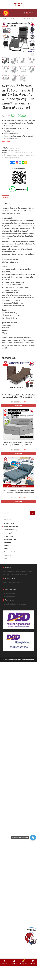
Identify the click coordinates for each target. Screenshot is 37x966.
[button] (32, 54)
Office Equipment (10, 539)
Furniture (7, 542)
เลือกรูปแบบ (18, 405)
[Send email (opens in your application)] (22, 5)
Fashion (6, 545)
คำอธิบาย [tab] (5, 198)
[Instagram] (17, 162)
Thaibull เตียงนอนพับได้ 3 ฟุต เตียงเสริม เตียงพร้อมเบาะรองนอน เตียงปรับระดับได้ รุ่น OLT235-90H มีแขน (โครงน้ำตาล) (18, 396)
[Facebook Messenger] (14, 162)
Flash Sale (7, 555)
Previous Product (10, 19)
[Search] (32, 513)
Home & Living (9, 523)
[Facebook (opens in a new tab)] (15, 5)
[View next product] (33, 19)
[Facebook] (11, 162)
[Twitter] (20, 162)
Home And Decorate (14, 150)
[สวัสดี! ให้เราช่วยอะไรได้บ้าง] (33, 837)
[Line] (23, 162)
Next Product (28, 19)
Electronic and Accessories (13, 552)
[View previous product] (3, 19)
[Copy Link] (25, 162)
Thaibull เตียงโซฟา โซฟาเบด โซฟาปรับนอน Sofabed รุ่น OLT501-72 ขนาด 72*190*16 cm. (18, 444)
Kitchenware (8, 536)
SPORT (6, 549)
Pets (5, 558)
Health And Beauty (10, 530)
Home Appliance (9, 533)
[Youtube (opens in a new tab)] (19, 5)
